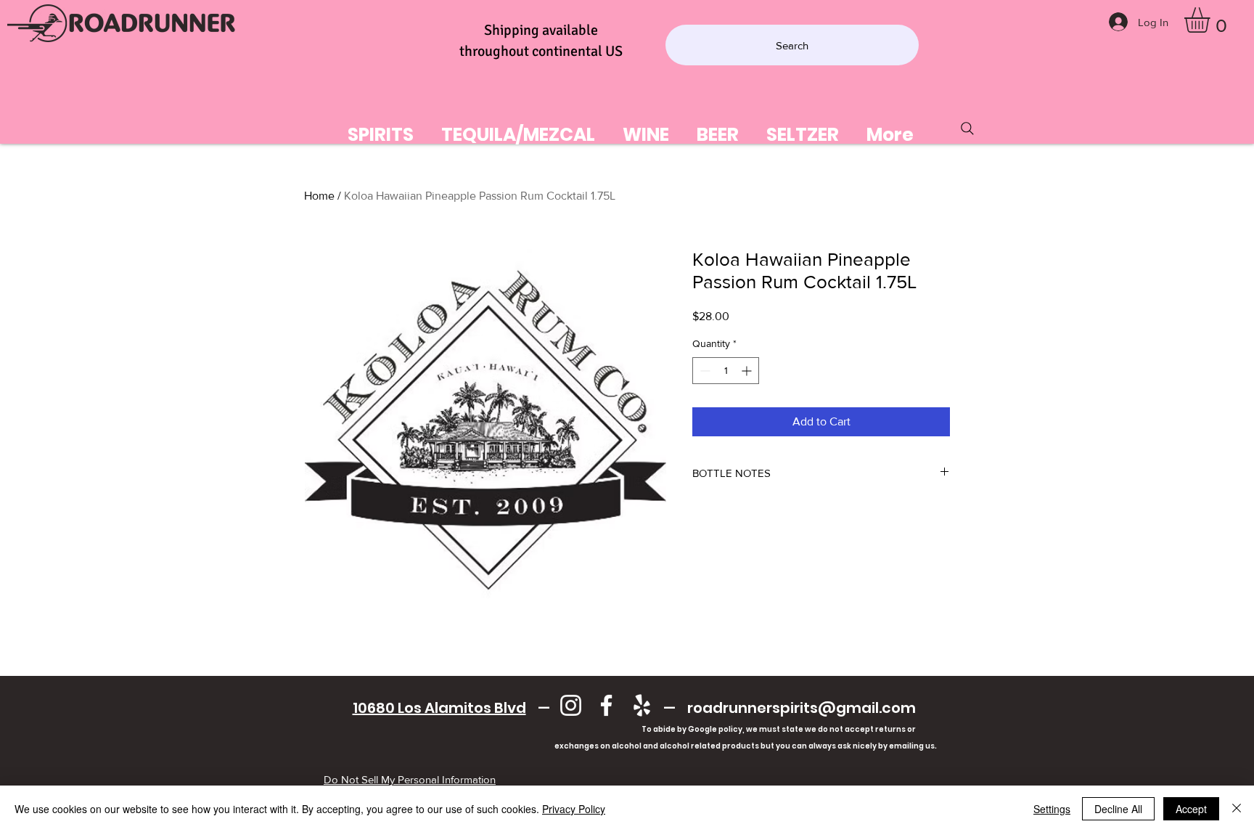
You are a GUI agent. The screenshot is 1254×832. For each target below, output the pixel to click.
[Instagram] (571, 705)
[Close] (1236, 808)
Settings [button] (1051, 809)
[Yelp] (642, 705)
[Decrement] (703, 370)
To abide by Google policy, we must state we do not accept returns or (779, 729)
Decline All (1118, 809)
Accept (1191, 809)
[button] (1211, 20)
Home (319, 195)
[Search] (967, 128)
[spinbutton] (726, 370)
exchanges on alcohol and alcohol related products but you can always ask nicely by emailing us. (633, 746)
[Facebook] (606, 705)
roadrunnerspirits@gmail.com (801, 708)
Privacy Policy (573, 809)
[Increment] (748, 370)
